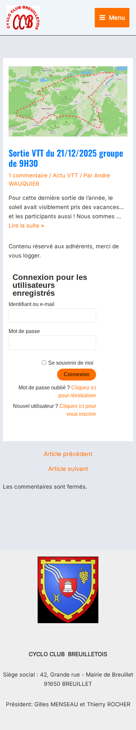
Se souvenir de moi (70, 363)
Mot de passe (24, 331)
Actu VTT (65, 175)
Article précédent (68, 454)
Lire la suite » (26, 225)
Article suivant (68, 469)
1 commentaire (28, 175)
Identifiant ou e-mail (31, 304)
